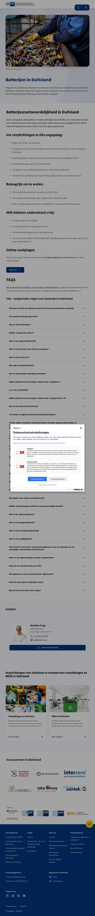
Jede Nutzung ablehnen (47, 485)
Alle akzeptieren (37, 479)
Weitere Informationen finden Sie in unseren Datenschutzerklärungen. (39, 443)
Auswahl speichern (58, 479)
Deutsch (16, 428)
